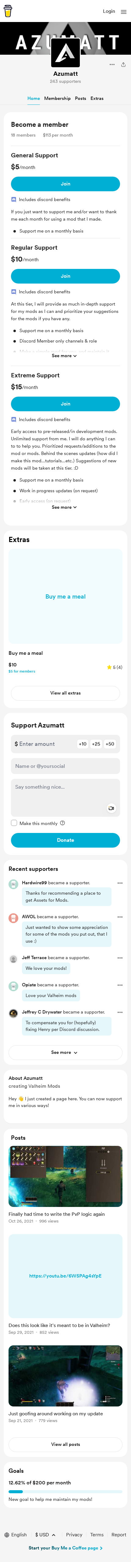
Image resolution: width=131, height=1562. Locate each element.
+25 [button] (96, 744)
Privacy (74, 1535)
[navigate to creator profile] (65, 53)
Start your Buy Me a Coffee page (63, 1548)
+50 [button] (110, 744)
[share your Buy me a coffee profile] (123, 64)
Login (109, 11)
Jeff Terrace (34, 957)
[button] (123, 12)
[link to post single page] (65, 1186)
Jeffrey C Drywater (42, 1012)
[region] (65, 319)
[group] (65, 194)
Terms (97, 1535)
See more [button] (62, 355)
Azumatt (65, 73)
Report (119, 1535)
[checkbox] (34, 823)
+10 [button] (83, 744)
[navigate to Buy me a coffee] (8, 11)
